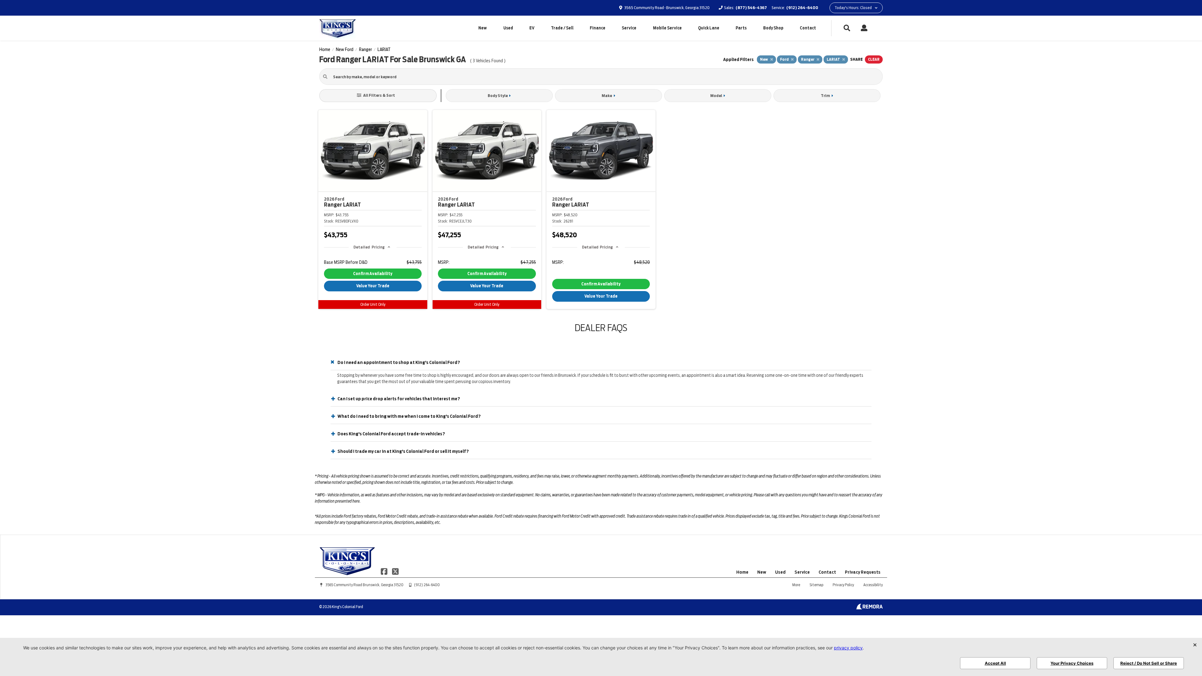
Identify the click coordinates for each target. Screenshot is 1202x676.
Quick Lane (708, 28)
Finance (597, 28)
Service (629, 28)
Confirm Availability (372, 273)
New (482, 28)
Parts (741, 28)
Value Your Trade (372, 286)
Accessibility (873, 584)
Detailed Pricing (368, 247)
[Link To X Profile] (395, 571)
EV (531, 28)
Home (742, 572)
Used (508, 28)
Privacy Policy (843, 584)
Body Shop (773, 28)
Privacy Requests (863, 572)
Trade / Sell (562, 28)
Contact (808, 28)
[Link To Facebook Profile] (384, 571)
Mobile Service (667, 28)
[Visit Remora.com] (869, 607)
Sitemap (816, 584)
